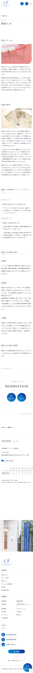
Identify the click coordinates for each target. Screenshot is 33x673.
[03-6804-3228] (2, 461)
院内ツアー (4, 581)
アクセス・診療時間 (6, 584)
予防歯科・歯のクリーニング (23, 604)
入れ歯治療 (4, 618)
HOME (3, 427)
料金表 (3, 587)
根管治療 (3, 604)
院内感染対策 (5, 590)
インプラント (5, 615)
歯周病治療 (19, 601)
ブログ (3, 628)
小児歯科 (3, 611)
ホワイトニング (20, 608)
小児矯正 (18, 611)
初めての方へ (5, 575)
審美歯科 (3, 608)
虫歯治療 (3, 601)
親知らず (18, 615)
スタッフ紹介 (5, 578)
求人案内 (16, 652)
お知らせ (3, 625)
